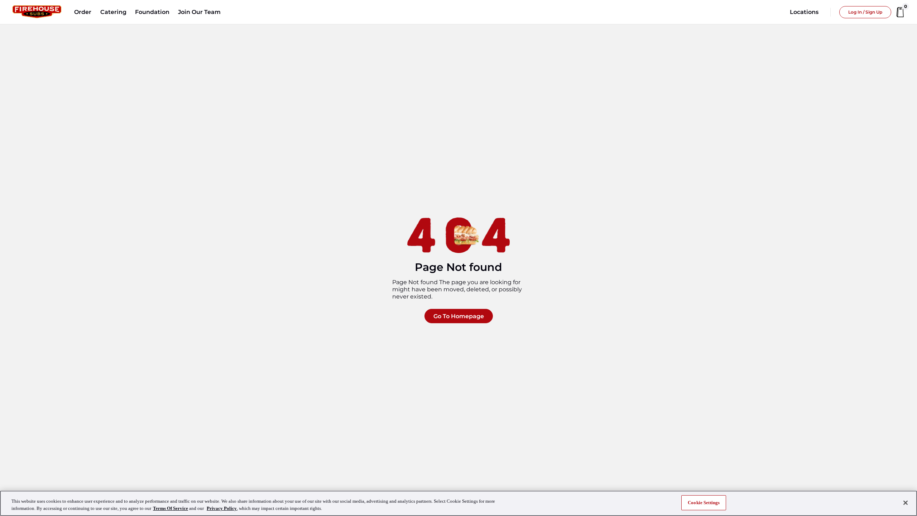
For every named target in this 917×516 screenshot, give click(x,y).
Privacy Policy (222, 508)
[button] (83, 12)
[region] (458, 503)
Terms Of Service (170, 508)
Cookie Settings (704, 502)
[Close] (905, 503)
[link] (36, 12)
